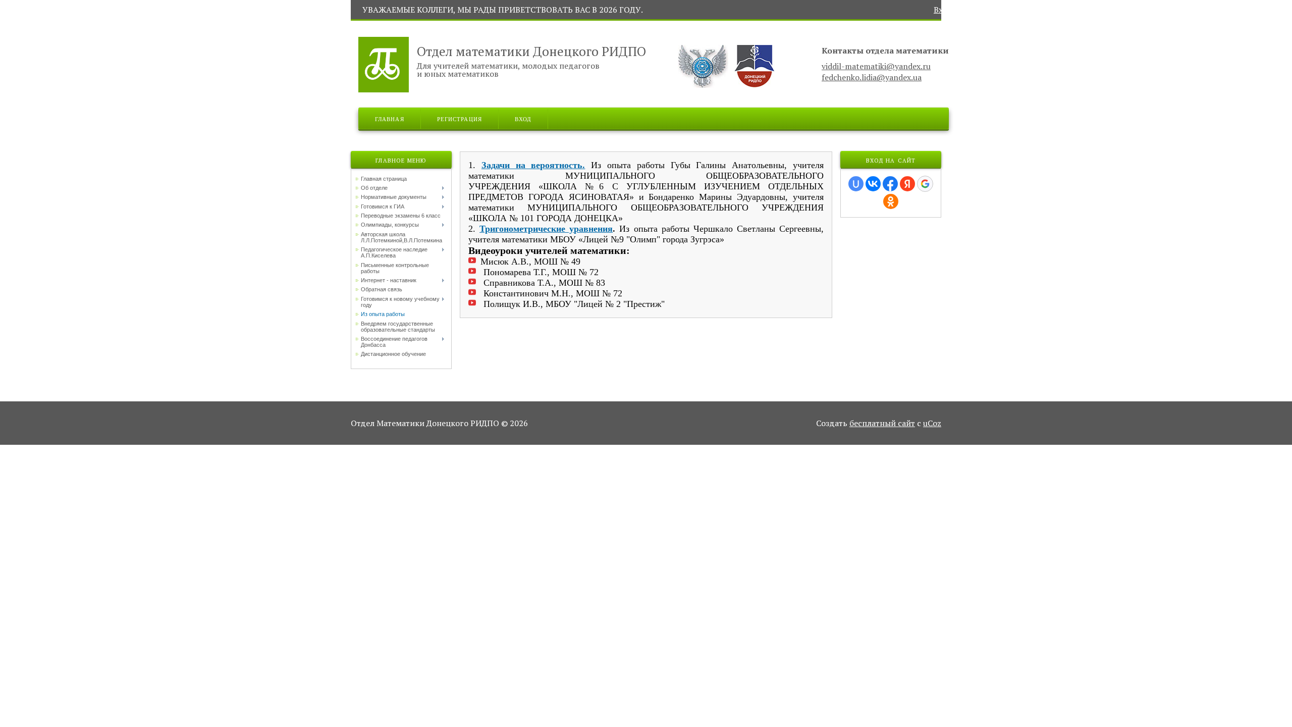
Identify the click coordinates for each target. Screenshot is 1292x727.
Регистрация (459, 118)
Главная (389, 118)
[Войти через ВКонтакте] (873, 183)
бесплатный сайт (882, 423)
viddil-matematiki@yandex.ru (876, 66)
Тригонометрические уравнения (546, 229)
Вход (943, 9)
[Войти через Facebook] (890, 183)
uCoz (932, 423)
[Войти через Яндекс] (907, 183)
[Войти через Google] (925, 184)
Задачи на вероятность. (533, 165)
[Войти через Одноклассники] (890, 201)
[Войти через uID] (856, 183)
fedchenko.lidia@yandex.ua (872, 77)
